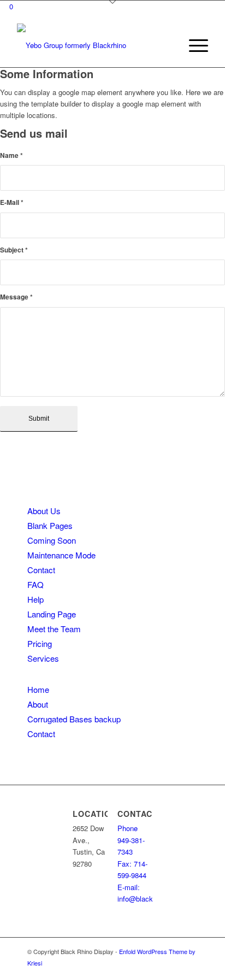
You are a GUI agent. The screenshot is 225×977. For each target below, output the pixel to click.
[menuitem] (167, 45)
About (37, 704)
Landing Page (51, 614)
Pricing (39, 643)
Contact (41, 569)
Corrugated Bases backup (74, 719)
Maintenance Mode (61, 555)
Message (16, 297)
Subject (14, 250)
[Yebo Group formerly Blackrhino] (93, 45)
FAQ (35, 584)
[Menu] (193, 45)
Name (11, 155)
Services (43, 658)
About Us (44, 510)
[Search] (167, 45)
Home (38, 689)
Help (35, 599)
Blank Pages (50, 525)
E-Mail (11, 202)
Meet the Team (54, 628)
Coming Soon (51, 540)
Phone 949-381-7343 (131, 840)
